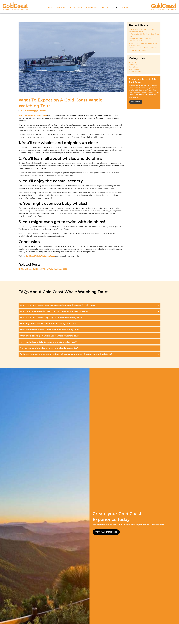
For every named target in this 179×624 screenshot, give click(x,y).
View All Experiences (106, 532)
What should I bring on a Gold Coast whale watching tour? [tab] (49, 336)
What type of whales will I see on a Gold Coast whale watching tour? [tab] (55, 311)
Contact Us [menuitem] (127, 8)
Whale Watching (28, 111)
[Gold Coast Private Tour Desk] (15, 6)
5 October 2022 (43, 111)
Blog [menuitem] (115, 8)
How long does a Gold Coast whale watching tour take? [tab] (48, 323)
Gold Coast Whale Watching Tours (40, 256)
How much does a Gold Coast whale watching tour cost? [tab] (48, 342)
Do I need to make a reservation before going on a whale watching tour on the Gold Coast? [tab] (66, 354)
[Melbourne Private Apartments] (163, 6)
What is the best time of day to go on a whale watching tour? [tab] (51, 317)
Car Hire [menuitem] (105, 8)
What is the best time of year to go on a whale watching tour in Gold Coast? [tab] (58, 305)
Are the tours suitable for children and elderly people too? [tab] (49, 348)
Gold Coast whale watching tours (33, 115)
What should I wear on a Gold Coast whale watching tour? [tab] (49, 329)
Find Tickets (135, 102)
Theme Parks (133, 67)
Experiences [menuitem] (74, 8)
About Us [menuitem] (60, 8)
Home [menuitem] (49, 8)
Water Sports (134, 69)
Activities (132, 62)
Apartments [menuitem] (91, 8)
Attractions (133, 65)
